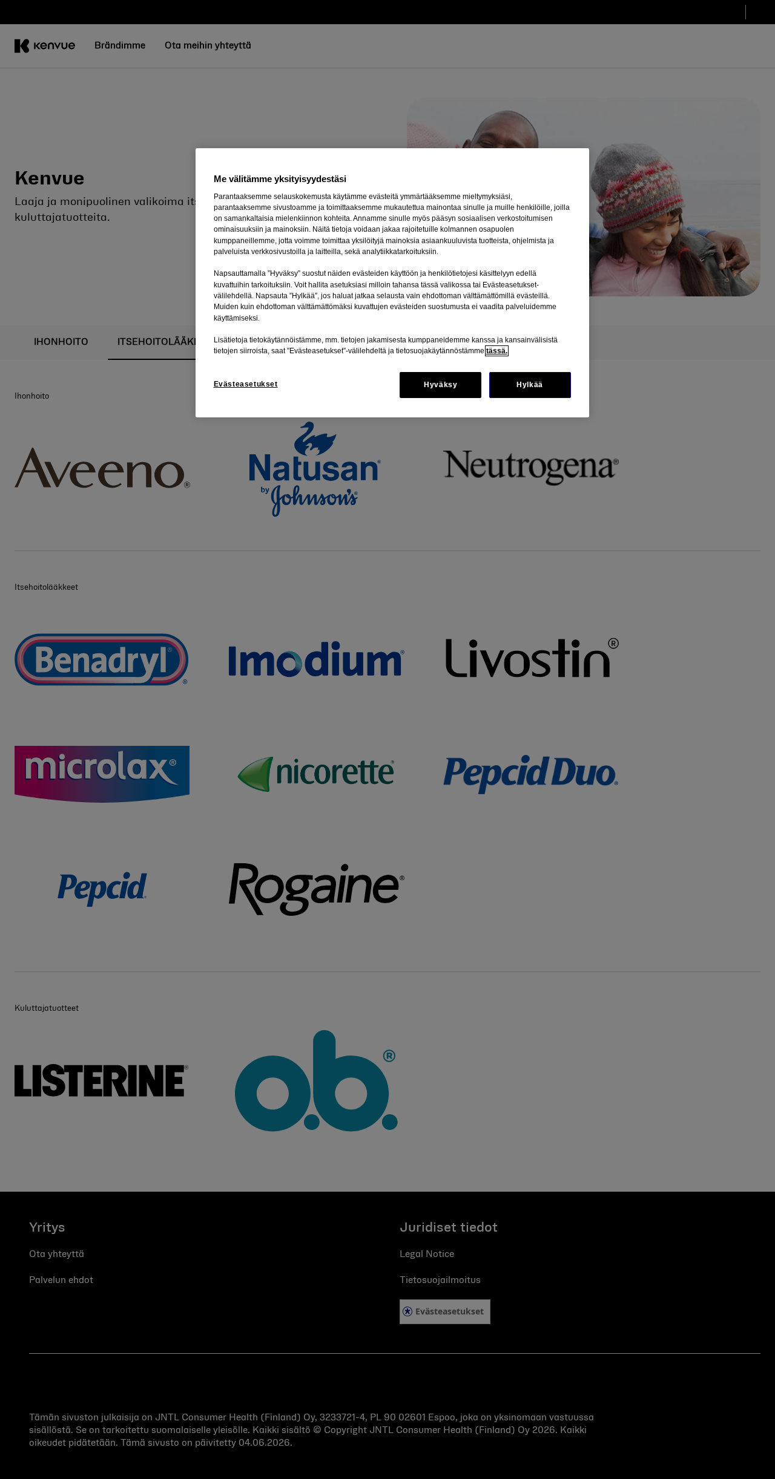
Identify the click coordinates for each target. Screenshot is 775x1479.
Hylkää (529, 384)
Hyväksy (440, 384)
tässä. (496, 351)
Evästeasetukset (246, 384)
